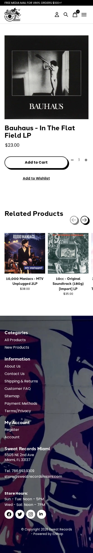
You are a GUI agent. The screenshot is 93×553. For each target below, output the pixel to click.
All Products (15, 340)
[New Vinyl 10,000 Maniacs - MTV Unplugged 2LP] (25, 253)
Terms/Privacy (18, 411)
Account (12, 437)
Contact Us (15, 373)
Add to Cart (36, 162)
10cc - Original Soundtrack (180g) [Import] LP (68, 283)
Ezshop (58, 534)
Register (12, 429)
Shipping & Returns (21, 381)
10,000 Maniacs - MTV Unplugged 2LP (25, 281)
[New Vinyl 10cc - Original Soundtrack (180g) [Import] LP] (68, 253)
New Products (17, 347)
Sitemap (12, 396)
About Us (13, 366)
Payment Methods (21, 403)
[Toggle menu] (83, 14)
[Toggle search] (65, 14)
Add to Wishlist (36, 178)
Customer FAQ (18, 388)
